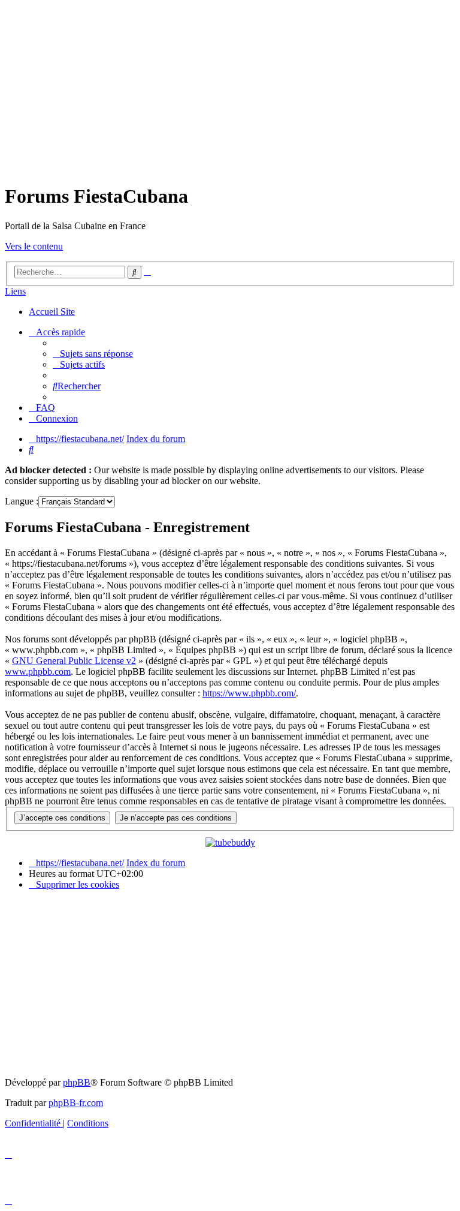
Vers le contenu (34, 246)
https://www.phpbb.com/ (249, 693)
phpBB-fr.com (76, 1103)
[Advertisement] (230, 89)
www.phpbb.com (38, 671)
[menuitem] (93, 353)
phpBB (76, 1082)
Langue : (21, 501)
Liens (15, 291)
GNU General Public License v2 (74, 661)
